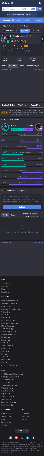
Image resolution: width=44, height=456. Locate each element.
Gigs (3, 362)
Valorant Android (7, 385)
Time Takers (6, 346)
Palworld (4, 306)
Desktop (4, 348)
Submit (22, 207)
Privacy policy (6, 414)
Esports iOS (5, 405)
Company (5, 286)
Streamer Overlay (8, 365)
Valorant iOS (6, 388)
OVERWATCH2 (6, 320)
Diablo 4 (4, 340)
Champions (7, 20)
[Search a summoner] (32, 9)
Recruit (24, 419)
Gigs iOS (4, 394)
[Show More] (13, 2)
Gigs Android (6, 391)
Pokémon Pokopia (8, 323)
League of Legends (8, 301)
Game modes (23, 20)
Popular (5, 215)
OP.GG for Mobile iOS (9, 377)
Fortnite (4, 337)
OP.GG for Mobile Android (10, 374)
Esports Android (7, 402)
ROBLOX (4, 318)
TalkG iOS (4, 399)
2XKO (3, 343)
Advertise (25, 416)
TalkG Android (6, 396)
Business (25, 414)
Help (3, 419)
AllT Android (6, 380)
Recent (13, 215)
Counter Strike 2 (7, 334)
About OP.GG (6, 283)
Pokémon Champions (9, 309)
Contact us (5, 425)
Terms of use (6, 416)
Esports (4, 360)
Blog (3, 289)
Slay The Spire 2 (7, 332)
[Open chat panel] (42, 39)
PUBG (3, 315)
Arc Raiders (5, 329)
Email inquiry (6, 422)
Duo (2, 354)
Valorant (4, 312)
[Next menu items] (32, 20)
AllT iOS (4, 382)
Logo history (5, 292)
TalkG (3, 357)
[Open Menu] (39, 2)
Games (4, 351)
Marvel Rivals (6, 326)
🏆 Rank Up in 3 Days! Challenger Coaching (15, 14)
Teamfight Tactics (8, 304)
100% (26, 31)
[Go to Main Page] (6, 3)
